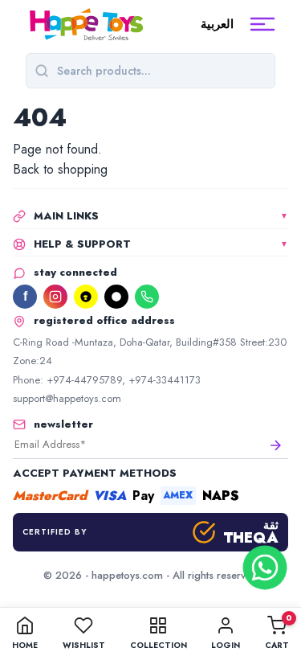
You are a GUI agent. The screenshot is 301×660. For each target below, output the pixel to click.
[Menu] (262, 24)
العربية (217, 24)
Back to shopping (60, 169)
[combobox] (162, 71)
